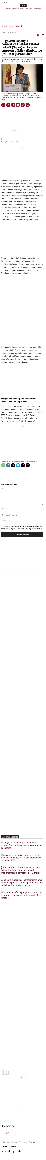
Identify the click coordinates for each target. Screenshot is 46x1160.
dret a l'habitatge (12, 461)
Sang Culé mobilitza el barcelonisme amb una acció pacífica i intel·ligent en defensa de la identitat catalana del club (22, 882)
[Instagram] (21, 1077)
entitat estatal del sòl (22, 461)
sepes (35, 461)
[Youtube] (25, 1077)
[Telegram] (18, 105)
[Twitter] (13, 105)
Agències (14, 130)
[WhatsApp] (3, 105)
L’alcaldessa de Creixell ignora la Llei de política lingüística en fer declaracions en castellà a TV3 (21, 857)
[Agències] (6, 131)
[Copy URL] (23, 105)
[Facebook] (8, 105)
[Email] (28, 105)
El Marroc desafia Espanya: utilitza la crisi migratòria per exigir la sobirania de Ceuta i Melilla (21, 895)
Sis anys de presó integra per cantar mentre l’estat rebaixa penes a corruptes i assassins (21, 845)
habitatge (30, 461)
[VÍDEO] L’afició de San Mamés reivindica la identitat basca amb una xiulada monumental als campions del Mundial (21, 870)
